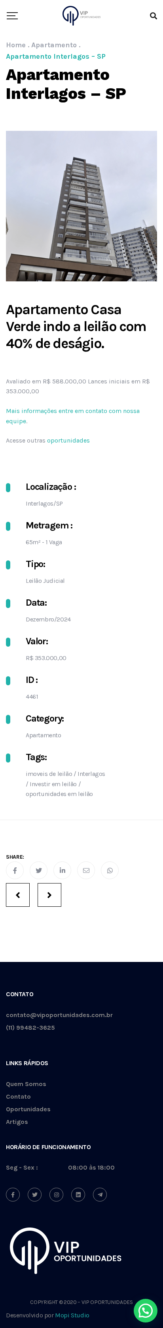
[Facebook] (13, 1195)
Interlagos (91, 773)
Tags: (36, 757)
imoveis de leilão (49, 773)
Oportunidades (28, 1109)
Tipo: (35, 563)
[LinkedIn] (78, 1195)
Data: (36, 602)
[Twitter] (35, 1195)
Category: (45, 718)
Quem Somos (26, 1084)
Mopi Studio (72, 1315)
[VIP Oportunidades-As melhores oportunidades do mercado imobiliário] (81, 16)
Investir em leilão (53, 784)
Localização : (51, 486)
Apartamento (43, 735)
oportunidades (68, 440)
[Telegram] (100, 1195)
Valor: (37, 641)
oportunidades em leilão (59, 794)
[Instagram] (56, 1195)
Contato (18, 1097)
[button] (145, 1310)
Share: (15, 857)
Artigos (17, 1122)
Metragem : (49, 525)
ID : (32, 679)
